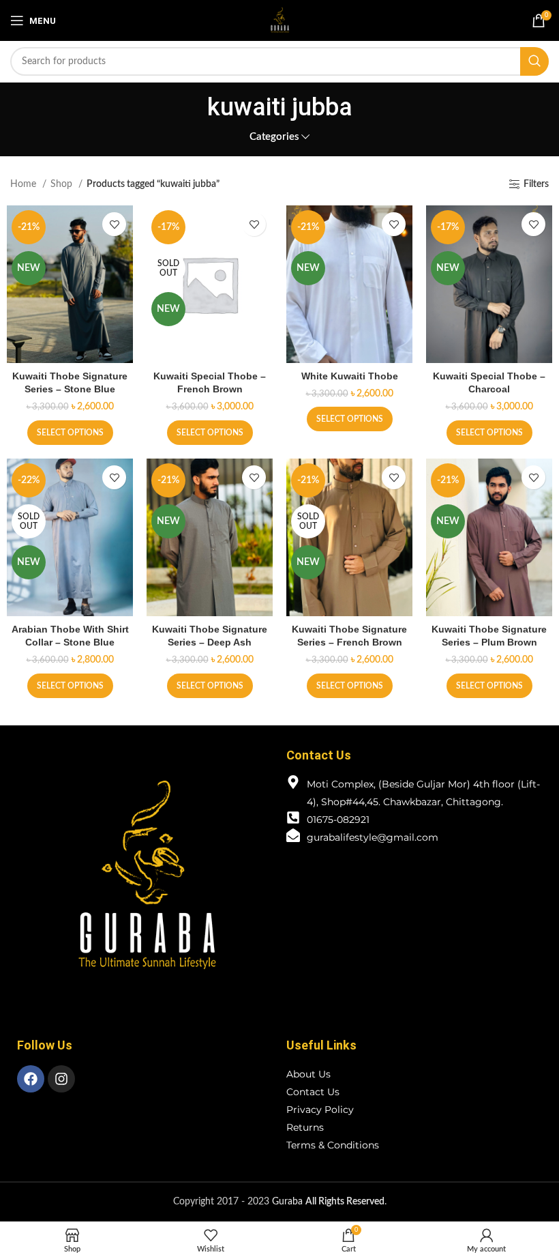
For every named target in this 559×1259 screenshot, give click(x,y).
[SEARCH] (534, 61)
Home (24, 184)
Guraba (328, 1201)
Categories (274, 137)
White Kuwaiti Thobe (349, 376)
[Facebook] (30, 1078)
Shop (62, 184)
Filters (536, 184)
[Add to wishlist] (114, 224)
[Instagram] (61, 1078)
